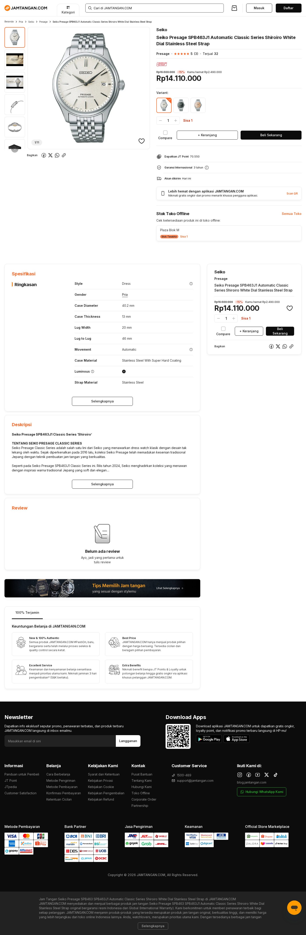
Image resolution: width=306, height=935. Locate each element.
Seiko (31, 21)
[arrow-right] (14, 149)
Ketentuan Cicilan (59, 799)
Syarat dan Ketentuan (104, 774)
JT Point (10, 780)
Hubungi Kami (141, 787)
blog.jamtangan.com (251, 782)
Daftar (288, 8)
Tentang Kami (141, 780)
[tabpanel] (102, 654)
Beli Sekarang (271, 135)
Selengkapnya (102, 401)
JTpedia (10, 787)
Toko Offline (140, 793)
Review (100, 250)
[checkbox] (165, 135)
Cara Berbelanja (58, 774)
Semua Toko (292, 214)
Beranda (9, 21)
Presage (43, 21)
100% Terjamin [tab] (27, 612)
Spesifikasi (34, 250)
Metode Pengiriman (60, 780)
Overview (11, 250)
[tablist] (102, 613)
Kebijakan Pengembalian (106, 793)
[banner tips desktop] (102, 588)
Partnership (139, 806)
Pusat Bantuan (141, 774)
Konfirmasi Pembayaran (63, 793)
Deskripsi (56, 250)
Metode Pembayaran (62, 787)
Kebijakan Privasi (100, 780)
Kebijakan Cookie (101, 787)
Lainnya (120, 250)
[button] (184, 54)
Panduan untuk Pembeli (21, 774)
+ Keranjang (207, 135)
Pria (21, 21)
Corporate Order (143, 799)
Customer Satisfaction (20, 793)
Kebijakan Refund (101, 799)
